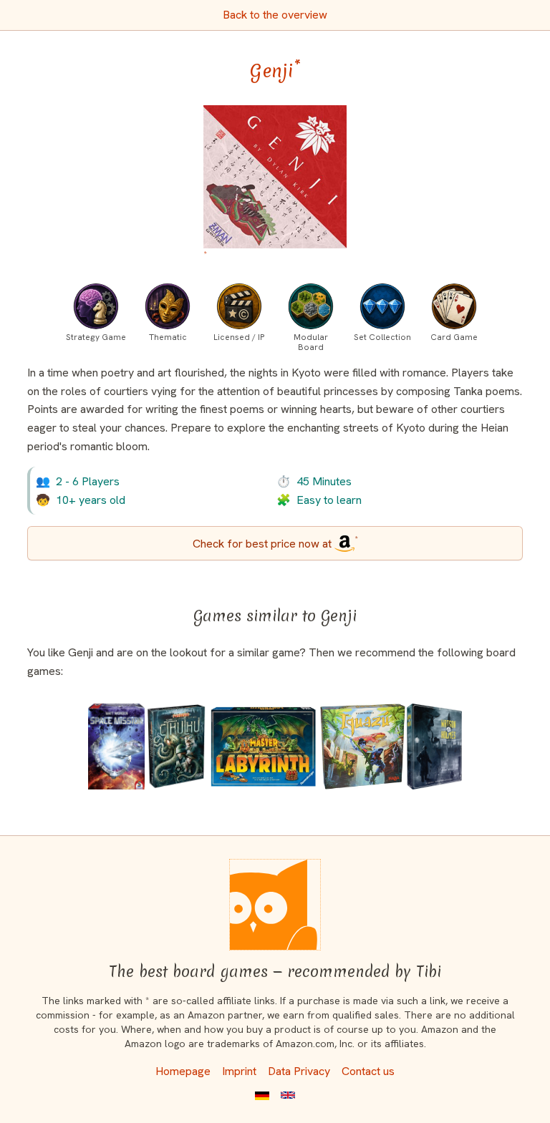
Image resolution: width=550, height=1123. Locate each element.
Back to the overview (275, 14)
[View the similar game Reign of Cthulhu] (176, 746)
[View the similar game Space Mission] (116, 746)
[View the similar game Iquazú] (362, 746)
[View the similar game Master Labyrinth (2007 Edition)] (263, 746)
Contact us (368, 1071)
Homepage (183, 1071)
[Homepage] (275, 905)
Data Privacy (299, 1071)
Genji (275, 71)
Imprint (239, 1071)
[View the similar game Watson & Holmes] (434, 746)
